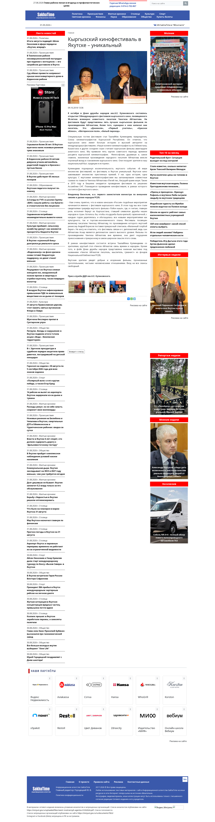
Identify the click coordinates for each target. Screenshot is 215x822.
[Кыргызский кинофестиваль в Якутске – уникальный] (107, 77)
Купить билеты (165, 16)
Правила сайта (101, 782)
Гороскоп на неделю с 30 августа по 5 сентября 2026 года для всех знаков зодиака (45, 369)
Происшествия (95, 13)
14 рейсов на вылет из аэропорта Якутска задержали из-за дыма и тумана (44, 395)
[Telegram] (134, 299)
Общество (146, 16)
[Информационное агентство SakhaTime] (46, 14)
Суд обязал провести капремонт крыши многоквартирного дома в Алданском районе (45, 76)
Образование (129, 16)
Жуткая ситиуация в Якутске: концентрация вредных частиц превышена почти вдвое (43, 604)
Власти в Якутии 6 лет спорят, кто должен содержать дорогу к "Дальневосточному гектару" (44, 442)
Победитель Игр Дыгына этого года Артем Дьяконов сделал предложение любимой (169, 244)
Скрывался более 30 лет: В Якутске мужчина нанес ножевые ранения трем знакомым (45, 147)
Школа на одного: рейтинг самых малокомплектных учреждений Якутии (168, 215)
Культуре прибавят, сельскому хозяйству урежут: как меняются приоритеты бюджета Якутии (44, 229)
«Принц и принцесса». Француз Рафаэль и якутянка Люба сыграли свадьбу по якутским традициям (168, 195)
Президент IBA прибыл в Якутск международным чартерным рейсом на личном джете (43, 590)
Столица (135, 13)
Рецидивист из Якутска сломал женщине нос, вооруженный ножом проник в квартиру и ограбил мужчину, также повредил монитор (45, 275)
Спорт (162, 13)
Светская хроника (81, 16)
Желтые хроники (117, 13)
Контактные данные (138, 782)
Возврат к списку (76, 351)
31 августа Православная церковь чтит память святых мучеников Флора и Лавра (44, 307)
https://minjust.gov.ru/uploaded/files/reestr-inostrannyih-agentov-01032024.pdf (60, 810)
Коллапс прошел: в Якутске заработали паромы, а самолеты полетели (44, 619)
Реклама (118, 782)
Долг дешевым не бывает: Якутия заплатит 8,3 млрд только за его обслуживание (44, 485)
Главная (70, 782)
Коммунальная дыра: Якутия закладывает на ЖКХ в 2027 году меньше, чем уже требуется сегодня (46, 471)
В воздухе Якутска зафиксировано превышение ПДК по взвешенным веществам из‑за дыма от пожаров (45, 293)
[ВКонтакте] (128, 299)
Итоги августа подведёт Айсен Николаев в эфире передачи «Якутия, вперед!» (43, 44)
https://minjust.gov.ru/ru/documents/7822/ (95, 813)
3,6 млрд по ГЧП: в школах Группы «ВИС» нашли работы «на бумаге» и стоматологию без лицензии (45, 202)
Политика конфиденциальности (69, 795)
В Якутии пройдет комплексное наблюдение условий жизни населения (43, 456)
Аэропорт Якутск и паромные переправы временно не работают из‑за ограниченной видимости (45, 546)
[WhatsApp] (131, 299)
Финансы (101, 16)
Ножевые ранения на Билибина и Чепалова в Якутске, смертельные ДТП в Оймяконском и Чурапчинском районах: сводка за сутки (45, 424)
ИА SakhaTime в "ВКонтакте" (171, 25)
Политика (77, 13)
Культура (149, 13)
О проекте (84, 782)
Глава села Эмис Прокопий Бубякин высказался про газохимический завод (46, 634)
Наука (114, 16)
